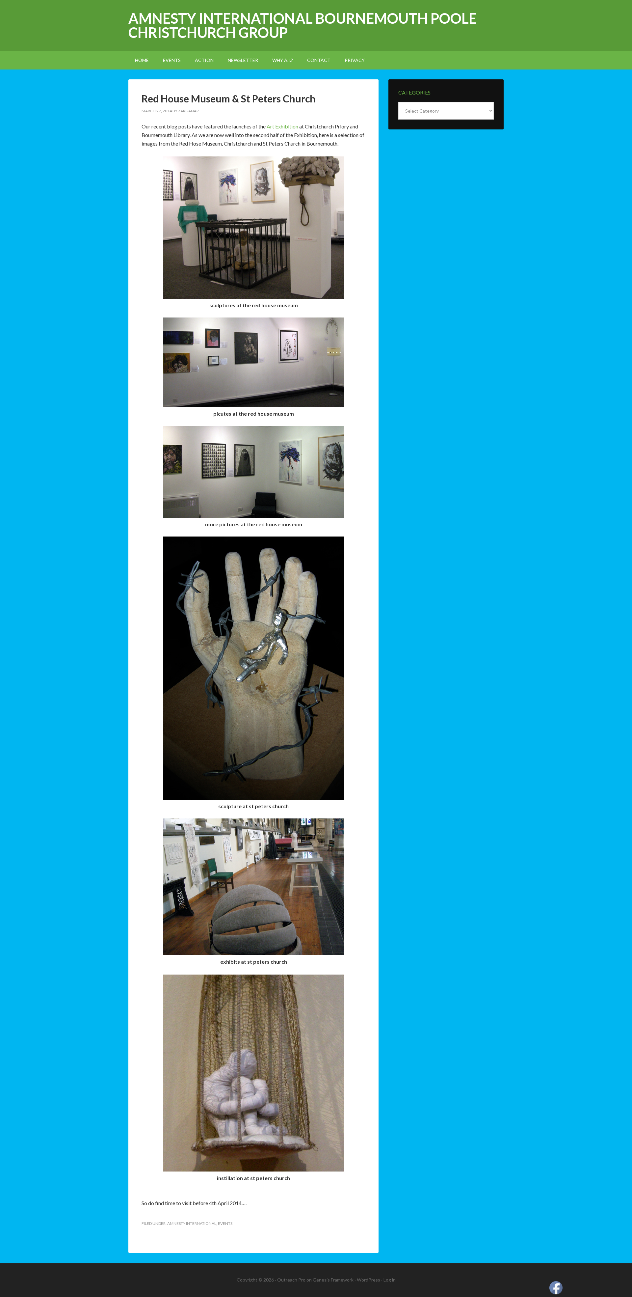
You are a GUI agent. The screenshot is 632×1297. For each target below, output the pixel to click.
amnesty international (191, 1223)
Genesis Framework (333, 1280)
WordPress (368, 1280)
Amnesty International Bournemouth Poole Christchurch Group (302, 25)
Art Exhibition (282, 126)
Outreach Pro (291, 1280)
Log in (389, 1280)
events (225, 1223)
